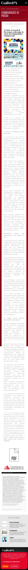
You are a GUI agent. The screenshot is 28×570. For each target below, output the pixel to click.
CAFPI (12, 538)
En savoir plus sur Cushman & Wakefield (13, 509)
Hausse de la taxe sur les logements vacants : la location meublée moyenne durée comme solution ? (18, 525)
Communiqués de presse (12, 8)
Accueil (3, 8)
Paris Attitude (14, 522)
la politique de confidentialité (12, 561)
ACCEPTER (14, 566)
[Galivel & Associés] (9, 2)
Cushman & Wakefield (8, 472)
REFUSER (5, 566)
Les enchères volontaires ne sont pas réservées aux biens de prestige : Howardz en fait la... (18, 533)
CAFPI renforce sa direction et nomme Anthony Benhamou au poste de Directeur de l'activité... (18, 540)
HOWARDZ (13, 530)
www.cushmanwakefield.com (9, 505)
